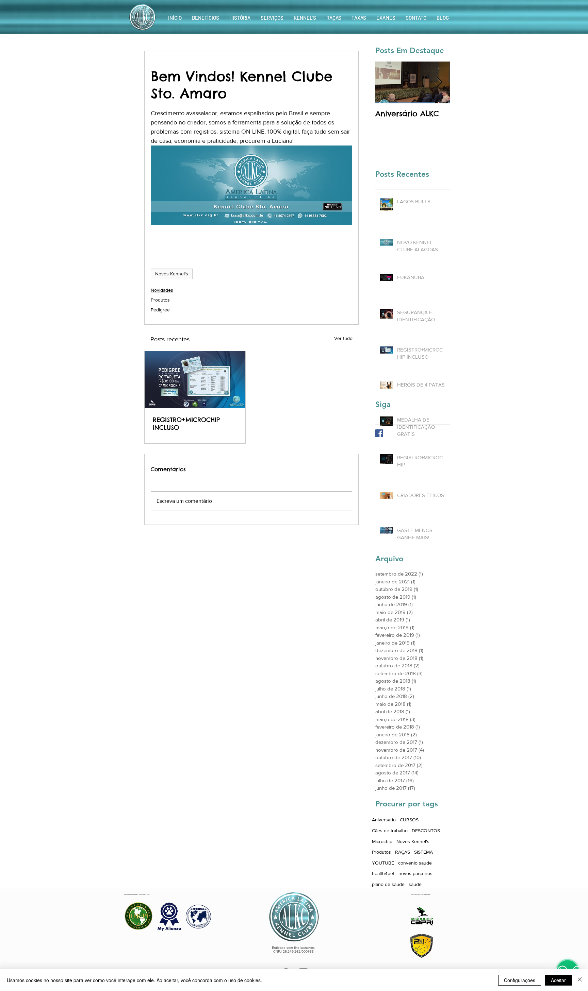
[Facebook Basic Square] (379, 433)
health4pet (383, 873)
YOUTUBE (383, 863)
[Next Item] (439, 82)
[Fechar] (580, 980)
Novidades (162, 290)
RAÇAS (402, 852)
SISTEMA (423, 852)
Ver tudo (343, 338)
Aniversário (384, 819)
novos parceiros (415, 873)
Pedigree (160, 309)
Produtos (160, 300)
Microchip (382, 841)
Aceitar (558, 980)
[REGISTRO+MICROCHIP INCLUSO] (195, 379)
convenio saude (415, 863)
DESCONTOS (426, 830)
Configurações (519, 980)
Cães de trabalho (390, 830)
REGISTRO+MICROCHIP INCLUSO (186, 423)
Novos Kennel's (171, 273)
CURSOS (409, 819)
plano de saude (388, 884)
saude (415, 884)
